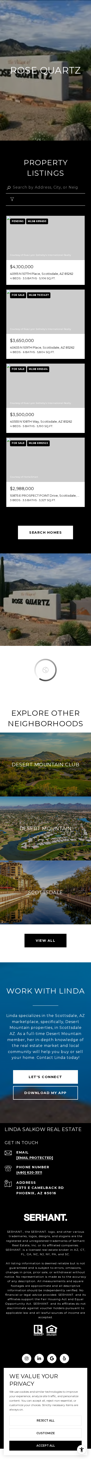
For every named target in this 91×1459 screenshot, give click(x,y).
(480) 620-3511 (29, 1172)
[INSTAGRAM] (26, 1358)
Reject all (45, 1420)
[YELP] (64, 1358)
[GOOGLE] (51, 1358)
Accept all (45, 1445)
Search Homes (45, 532)
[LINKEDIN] (39, 1358)
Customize (45, 1433)
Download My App (45, 1093)
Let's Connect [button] (45, 1077)
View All (45, 940)
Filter (24, 200)
